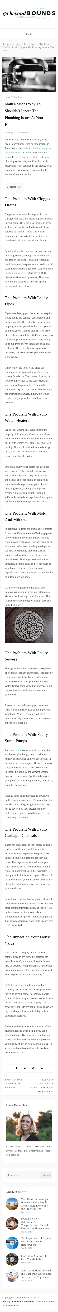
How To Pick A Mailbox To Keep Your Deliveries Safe (41, 1087)
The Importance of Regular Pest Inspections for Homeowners (36, 1241)
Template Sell (12, 1305)
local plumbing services (17, 273)
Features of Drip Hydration (13, 1085)
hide (19, 187)
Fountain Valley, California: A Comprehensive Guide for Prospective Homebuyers (35, 1223)
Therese (25, 133)
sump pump (15, 750)
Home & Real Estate (14, 97)
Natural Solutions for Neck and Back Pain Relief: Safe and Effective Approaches (36, 1274)
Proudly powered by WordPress (18, 1301)
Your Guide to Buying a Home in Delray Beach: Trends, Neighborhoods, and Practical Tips (34, 1204)
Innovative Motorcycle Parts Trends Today (34, 1257)
